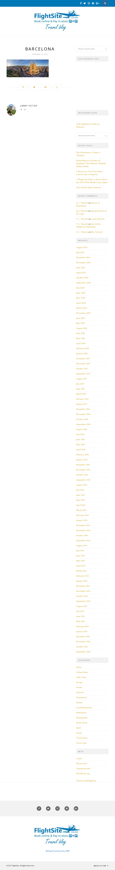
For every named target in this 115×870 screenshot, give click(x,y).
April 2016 (81, 449)
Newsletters (81, 712)
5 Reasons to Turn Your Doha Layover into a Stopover (89, 173)
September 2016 (83, 424)
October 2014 (82, 535)
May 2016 (80, 444)
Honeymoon (81, 697)
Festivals (80, 692)
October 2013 (82, 596)
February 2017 (82, 399)
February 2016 (82, 454)
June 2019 (80, 318)
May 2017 (80, 388)
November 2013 (83, 591)
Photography (82, 717)
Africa (79, 667)
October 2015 (82, 474)
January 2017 (82, 404)
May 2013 (80, 621)
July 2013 (80, 611)
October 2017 (82, 368)
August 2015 (81, 485)
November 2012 (83, 641)
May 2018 (80, 338)
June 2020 (80, 292)
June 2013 (80, 616)
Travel (79, 732)
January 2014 (82, 581)
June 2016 (80, 439)
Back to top (100, 866)
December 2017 (83, 358)
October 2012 (82, 646)
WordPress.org (83, 773)
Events (79, 687)
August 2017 (81, 378)
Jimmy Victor (28, 105)
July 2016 (80, 434)
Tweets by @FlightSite (86, 780)
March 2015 (81, 510)
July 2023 (80, 252)
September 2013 (83, 601)
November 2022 (83, 262)
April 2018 (81, 343)
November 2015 (83, 469)
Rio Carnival (96, 232)
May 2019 (80, 323)
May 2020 (80, 298)
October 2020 (82, 277)
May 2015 (80, 500)
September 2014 (83, 540)
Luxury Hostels (98, 218)
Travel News (81, 737)
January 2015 (82, 520)
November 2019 (83, 313)
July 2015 (80, 490)
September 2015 (83, 479)
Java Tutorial (82, 210)
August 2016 (81, 429)
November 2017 (83, 363)
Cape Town (81, 677)
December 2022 (83, 257)
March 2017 (81, 394)
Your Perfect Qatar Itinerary (88, 187)
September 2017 (83, 373)
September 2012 (83, 651)
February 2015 (82, 515)
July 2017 (80, 383)
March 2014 (81, 570)
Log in (79, 758)
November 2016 (83, 414)
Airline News (82, 672)
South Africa (81, 722)
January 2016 (82, 459)
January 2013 (81, 631)
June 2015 (80, 495)
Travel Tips (81, 743)
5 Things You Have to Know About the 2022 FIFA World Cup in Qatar (92, 181)
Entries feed (81, 763)
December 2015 (83, 464)
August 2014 (81, 545)
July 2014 (80, 550)
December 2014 (83, 525)
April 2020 (81, 303)
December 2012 (83, 636)
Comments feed (83, 768)
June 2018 (80, 333)
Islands (79, 702)
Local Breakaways (84, 707)
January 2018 (82, 353)
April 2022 (81, 272)
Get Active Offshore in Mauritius (88, 225)
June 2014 (80, 555)
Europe (79, 682)
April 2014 (81, 565)
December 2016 (83, 409)
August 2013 (81, 606)
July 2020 (80, 287)
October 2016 (82, 419)
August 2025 (82, 247)
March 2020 (81, 308)
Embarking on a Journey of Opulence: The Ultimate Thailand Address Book (91, 163)
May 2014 (80, 560)
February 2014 (82, 575)
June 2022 (80, 267)
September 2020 (83, 282)
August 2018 (81, 328)
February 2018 (82, 348)
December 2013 (83, 586)
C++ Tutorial (82, 202)
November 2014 (83, 530)
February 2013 (82, 626)
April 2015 (81, 505)
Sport (78, 727)
